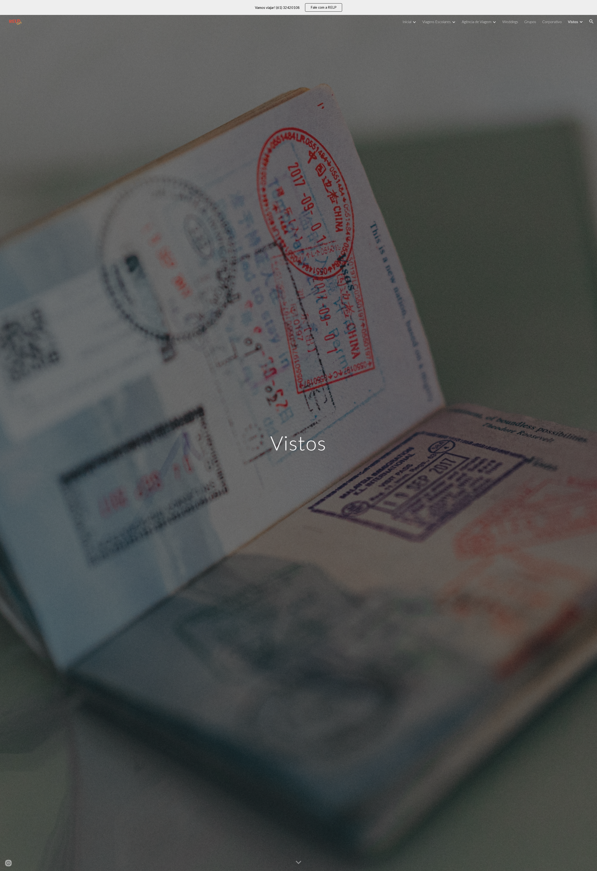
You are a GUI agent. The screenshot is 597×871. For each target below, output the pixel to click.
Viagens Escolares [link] (436, 21)
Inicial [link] (407, 21)
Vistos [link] (573, 21)
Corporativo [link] (552, 21)
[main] (298, 443)
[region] (298, 7)
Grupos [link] (530, 21)
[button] (591, 21)
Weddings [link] (510, 21)
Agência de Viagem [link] (476, 21)
